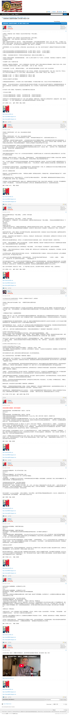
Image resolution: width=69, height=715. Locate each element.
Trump (9, 26)
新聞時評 (21, 17)
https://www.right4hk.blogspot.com (9, 119)
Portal (49, 11)
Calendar (60, 11)
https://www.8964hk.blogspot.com (9, 116)
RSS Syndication (63, 711)
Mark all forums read (55, 711)
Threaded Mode (64, 23)
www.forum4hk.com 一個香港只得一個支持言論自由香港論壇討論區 (25, 711)
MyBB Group (15, 713)
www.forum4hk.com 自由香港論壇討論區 (9, 17)
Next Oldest (5, 699)
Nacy (9, 291)
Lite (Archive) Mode (47, 711)
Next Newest (11, 699)
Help (65, 11)
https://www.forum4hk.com (8, 114)
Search (54, 11)
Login (13, 14)
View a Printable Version (7, 703)
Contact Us (10, 711)
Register (17, 14)
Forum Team (4, 711)
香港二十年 (26, 17)
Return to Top (40, 711)
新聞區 (18, 17)
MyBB (7, 713)
